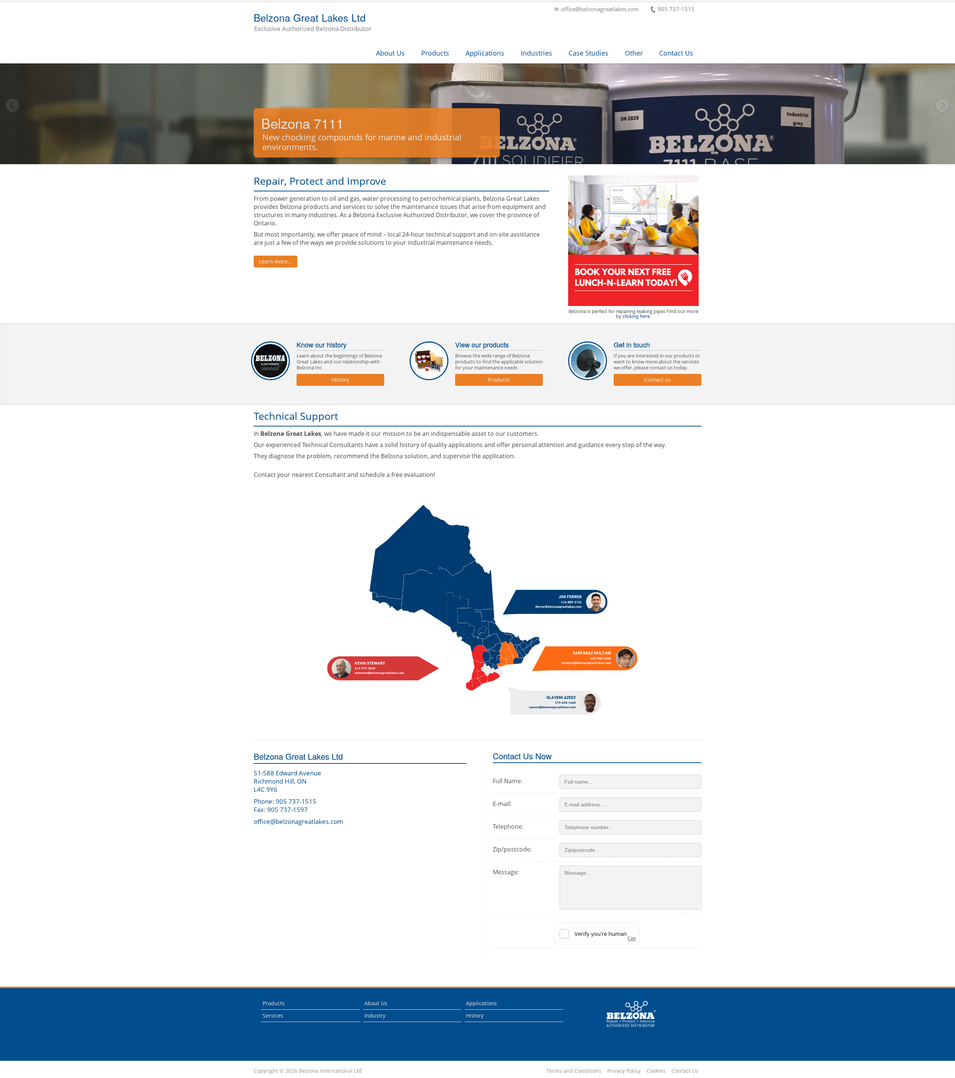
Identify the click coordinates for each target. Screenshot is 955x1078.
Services (273, 1015)
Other (634, 53)
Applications (485, 53)
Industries (536, 53)
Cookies (656, 1071)
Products (435, 53)
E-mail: (502, 804)
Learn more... (275, 261)
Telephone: (508, 826)
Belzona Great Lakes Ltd (313, 23)
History (340, 379)
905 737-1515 (676, 9)
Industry (374, 1015)
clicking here (636, 316)
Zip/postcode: (512, 849)
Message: (506, 872)
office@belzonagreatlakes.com (600, 9)
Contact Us (676, 53)
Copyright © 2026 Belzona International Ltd (308, 1071)
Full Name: (507, 781)
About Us (390, 53)
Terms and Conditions (573, 1071)
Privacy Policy (624, 1071)
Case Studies (588, 53)
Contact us (657, 379)
